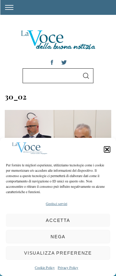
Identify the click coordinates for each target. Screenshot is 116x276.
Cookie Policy (45, 267)
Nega (58, 236)
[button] (107, 149)
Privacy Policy (68, 267)
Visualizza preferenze (58, 253)
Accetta (58, 220)
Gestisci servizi (56, 203)
